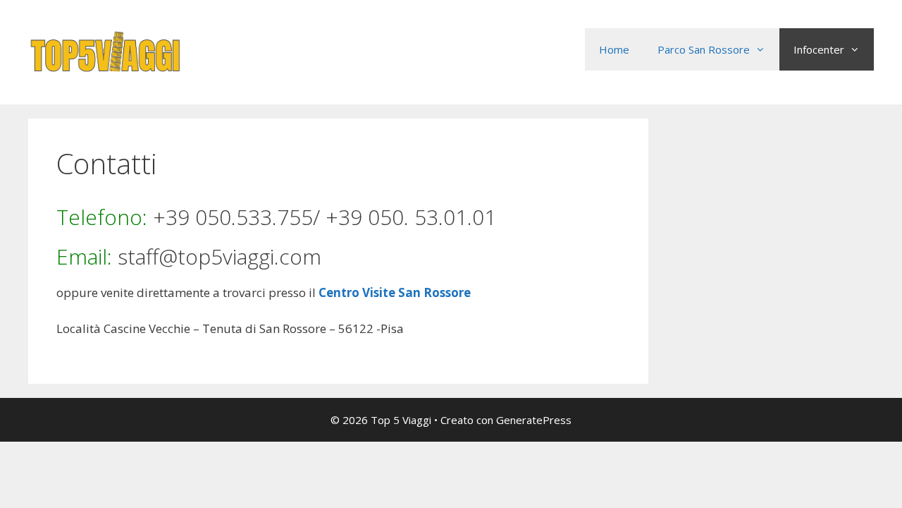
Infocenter (818, 49)
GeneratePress (534, 420)
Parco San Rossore (703, 49)
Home (614, 49)
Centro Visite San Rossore (395, 292)
